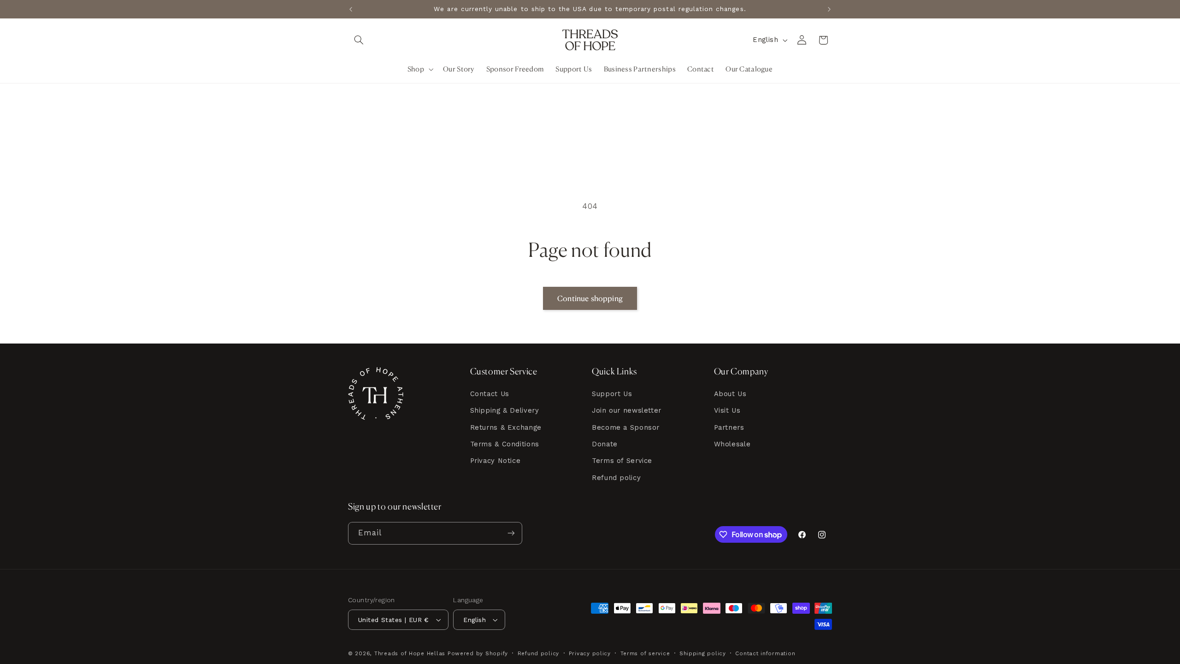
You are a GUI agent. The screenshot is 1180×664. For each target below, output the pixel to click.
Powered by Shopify (478, 653)
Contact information (765, 653)
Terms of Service (622, 460)
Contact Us (489, 394)
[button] (358, 40)
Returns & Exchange (506, 427)
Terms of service (645, 653)
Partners (729, 427)
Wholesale (732, 444)
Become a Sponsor (626, 427)
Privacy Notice (495, 460)
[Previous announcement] (351, 9)
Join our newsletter (626, 410)
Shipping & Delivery (504, 410)
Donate (605, 444)
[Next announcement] (829, 9)
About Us (730, 394)
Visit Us (727, 410)
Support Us (612, 394)
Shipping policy (702, 653)
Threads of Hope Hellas (409, 653)
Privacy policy (590, 653)
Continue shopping (590, 298)
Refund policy (616, 478)
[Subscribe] (511, 533)
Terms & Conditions (504, 444)
